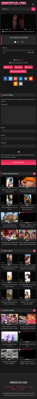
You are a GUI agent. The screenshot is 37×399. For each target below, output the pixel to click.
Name (3, 127)
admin (21, 60)
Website (3, 143)
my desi (19, 67)
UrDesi (21, 389)
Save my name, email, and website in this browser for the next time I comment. (18, 156)
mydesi (29, 67)
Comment (4, 104)
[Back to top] (31, 393)
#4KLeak (9, 67)
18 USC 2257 (9, 387)
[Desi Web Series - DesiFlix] (15, 3)
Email (3, 135)
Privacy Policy (20, 387)
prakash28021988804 (19, 71)
